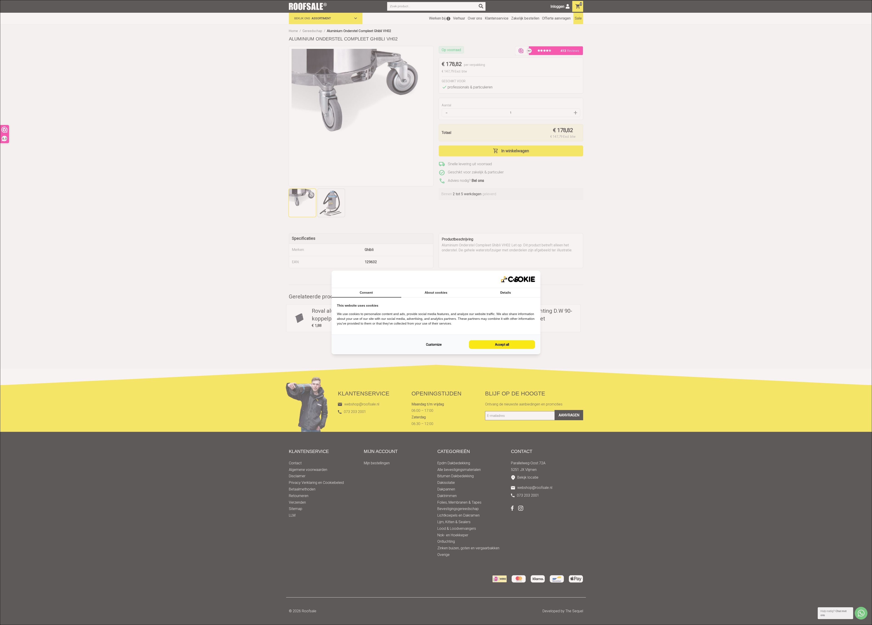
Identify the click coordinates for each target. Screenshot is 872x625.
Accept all (502, 344)
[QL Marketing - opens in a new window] (518, 279)
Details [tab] (505, 292)
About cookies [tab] (436, 292)
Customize (434, 344)
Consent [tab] (366, 292)
